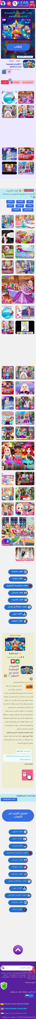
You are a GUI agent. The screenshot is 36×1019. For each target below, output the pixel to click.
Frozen (20, 201)
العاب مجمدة (17, 572)
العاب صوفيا (17, 621)
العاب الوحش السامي (17, 895)
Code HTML (31, 686)
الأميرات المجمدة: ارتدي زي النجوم (15, 1013)
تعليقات (15, 82)
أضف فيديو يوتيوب (9, 799)
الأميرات (16, 209)
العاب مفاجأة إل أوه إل (17, 607)
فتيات (30, 205)
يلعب (18, 47)
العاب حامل (17, 839)
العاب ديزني (17, 614)
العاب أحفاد (17, 909)
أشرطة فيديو (28, 82)
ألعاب (5, 82)
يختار (30, 201)
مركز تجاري (28, 209)
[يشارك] (4, 72)
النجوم (20, 205)
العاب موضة (17, 867)
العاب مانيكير (17, 874)
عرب (31, 996)
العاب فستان (17, 593)
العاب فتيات (17, 579)
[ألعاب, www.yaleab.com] (22, 3)
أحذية (10, 205)
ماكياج (10, 201)
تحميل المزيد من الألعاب (18, 815)
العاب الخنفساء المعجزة (17, 586)
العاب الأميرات (17, 600)
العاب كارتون (17, 832)
